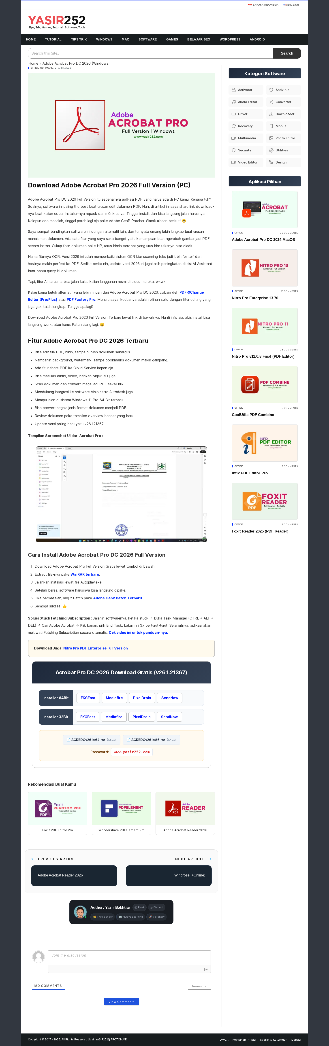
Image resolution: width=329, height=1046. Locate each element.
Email (141, 907)
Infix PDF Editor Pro (250, 473)
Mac (125, 39)
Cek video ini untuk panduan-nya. (138, 632)
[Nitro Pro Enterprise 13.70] (264, 268)
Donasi (296, 1039)
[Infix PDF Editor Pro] (264, 443)
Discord (158, 907)
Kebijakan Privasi (244, 1039)
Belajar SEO (198, 39)
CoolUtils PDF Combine (253, 415)
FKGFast (88, 698)
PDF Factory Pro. (81, 299)
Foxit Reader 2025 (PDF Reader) (260, 531)
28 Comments (289, 349)
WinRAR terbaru (84, 574)
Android (257, 39)
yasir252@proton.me (111, 1039)
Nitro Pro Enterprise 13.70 (255, 298)
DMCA (224, 1039)
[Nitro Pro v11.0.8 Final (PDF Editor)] (264, 326)
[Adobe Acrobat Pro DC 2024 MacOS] (264, 209)
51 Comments (289, 291)
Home (31, 39)
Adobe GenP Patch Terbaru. (118, 598)
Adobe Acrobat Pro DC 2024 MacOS (263, 240)
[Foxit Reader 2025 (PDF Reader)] (264, 501)
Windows (104, 39)
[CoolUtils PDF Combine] (264, 384)
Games (172, 39)
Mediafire (114, 698)
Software (148, 39)
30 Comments (289, 232)
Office (35, 68)
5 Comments (290, 408)
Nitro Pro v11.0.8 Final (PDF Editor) (263, 356)
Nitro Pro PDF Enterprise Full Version (95, 648)
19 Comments (289, 524)
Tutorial (53, 39)
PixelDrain (142, 698)
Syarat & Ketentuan (273, 1039)
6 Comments (290, 466)
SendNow (169, 698)
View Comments (122, 1002)
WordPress (230, 39)
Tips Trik (79, 39)
